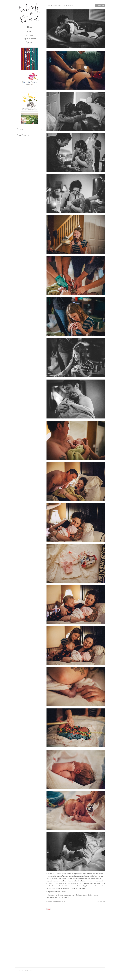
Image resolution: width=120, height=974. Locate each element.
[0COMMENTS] (100, 902)
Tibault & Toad (29, 12)
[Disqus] (75, 938)
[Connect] (29, 31)
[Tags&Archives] (29, 38)
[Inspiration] (29, 35)
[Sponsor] (29, 42)
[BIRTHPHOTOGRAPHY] (60, 902)
